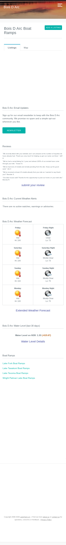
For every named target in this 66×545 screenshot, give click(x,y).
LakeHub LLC (25, 517)
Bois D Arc (11, 7)
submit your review (33, 185)
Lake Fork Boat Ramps (14, 363)
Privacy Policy (46, 520)
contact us (56, 517)
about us (46, 517)
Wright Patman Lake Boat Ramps (19, 378)
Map (26, 47)
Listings (12, 47)
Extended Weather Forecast (33, 310)
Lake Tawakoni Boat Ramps (16, 368)
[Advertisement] (33, 79)
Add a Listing (53, 28)
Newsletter (14, 130)
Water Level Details (33, 341)
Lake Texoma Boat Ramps (15, 373)
